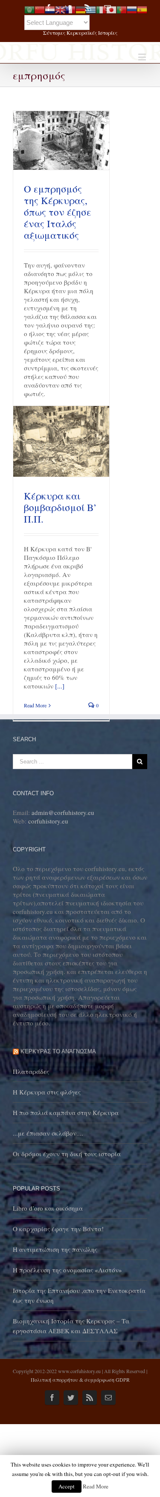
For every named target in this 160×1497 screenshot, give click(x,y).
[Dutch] (50, 8)
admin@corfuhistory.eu (63, 812)
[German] (81, 8)
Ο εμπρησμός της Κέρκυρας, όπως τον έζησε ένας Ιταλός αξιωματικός (57, 211)
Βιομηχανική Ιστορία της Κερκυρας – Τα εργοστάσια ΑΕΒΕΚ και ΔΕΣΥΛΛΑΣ (71, 1326)
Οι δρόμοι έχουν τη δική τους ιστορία (67, 1153)
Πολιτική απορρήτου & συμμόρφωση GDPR (80, 1379)
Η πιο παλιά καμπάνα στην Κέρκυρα (66, 1112)
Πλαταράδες (31, 1071)
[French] (70, 8)
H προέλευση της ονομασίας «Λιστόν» (67, 1270)
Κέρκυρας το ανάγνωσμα (58, 1051)
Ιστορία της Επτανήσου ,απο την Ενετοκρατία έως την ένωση (79, 1295)
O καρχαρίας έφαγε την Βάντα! (58, 1228)
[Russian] (132, 8)
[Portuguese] (121, 8)
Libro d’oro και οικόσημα (48, 1208)
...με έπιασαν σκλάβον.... (48, 1133)
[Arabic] (29, 8)
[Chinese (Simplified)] (40, 8)
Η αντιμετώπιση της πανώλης (55, 1249)
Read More (35, 705)
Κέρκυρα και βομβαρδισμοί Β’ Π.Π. (60, 507)
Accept (66, 1486)
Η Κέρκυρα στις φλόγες (47, 1092)
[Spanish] (142, 8)
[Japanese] (111, 8)
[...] (59, 686)
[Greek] (91, 8)
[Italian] (101, 8)
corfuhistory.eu (48, 821)
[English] (60, 8)
